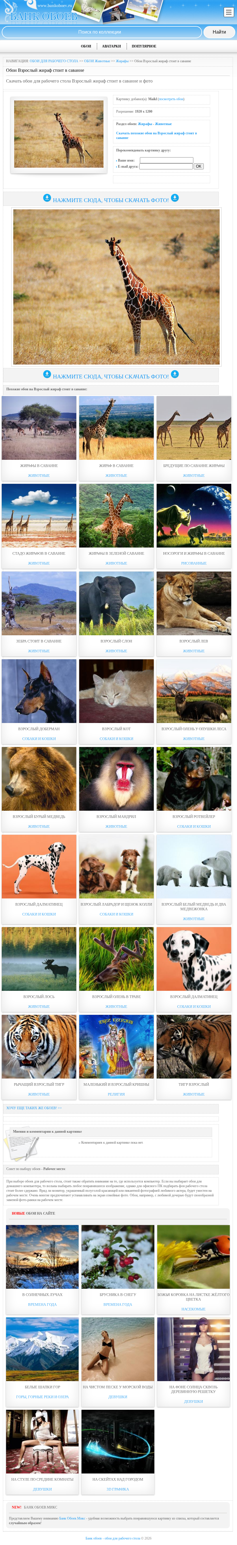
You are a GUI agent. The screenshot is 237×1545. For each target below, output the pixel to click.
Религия (116, 1094)
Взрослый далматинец (38, 904)
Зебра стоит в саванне (39, 641)
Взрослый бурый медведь (39, 816)
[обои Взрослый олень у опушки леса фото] (194, 691)
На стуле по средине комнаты (42, 1479)
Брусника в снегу (118, 1295)
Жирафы (122, 61)
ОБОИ (86, 46)
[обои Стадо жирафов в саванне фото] (39, 516)
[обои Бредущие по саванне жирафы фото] (194, 428)
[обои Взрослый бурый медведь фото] (39, 779)
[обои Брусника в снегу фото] (118, 1257)
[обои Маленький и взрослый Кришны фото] (116, 1047)
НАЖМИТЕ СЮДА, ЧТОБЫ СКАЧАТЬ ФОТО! (111, 200)
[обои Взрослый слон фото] (116, 603)
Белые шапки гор (42, 1387)
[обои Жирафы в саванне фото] (39, 428)
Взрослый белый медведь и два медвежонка (194, 906)
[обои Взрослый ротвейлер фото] (194, 779)
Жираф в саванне (116, 466)
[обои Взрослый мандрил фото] (116, 779)
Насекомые (193, 1309)
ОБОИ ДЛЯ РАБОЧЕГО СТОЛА (54, 61)
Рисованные (194, 563)
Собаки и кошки (39, 739)
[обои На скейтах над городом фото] (118, 1441)
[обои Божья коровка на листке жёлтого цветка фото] (193, 1257)
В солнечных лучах (42, 1295)
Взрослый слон (116, 641)
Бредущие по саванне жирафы (194, 466)
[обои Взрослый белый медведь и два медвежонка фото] (194, 866)
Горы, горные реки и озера (42, 1397)
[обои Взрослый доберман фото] (39, 691)
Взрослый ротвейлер (194, 816)
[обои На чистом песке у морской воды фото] (118, 1349)
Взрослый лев (193, 641)
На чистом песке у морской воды (118, 1387)
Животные (163, 124)
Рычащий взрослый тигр (39, 1084)
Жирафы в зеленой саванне (116, 553)
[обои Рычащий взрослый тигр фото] (39, 1047)
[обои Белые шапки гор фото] (42, 1349)
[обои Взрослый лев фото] (194, 603)
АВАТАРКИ (111, 46)
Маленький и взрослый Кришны (116, 1084)
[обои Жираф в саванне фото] (116, 428)
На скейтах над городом (117, 1479)
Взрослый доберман (39, 729)
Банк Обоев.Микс (72, 1518)
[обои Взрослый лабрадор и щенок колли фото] (116, 866)
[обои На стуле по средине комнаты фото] (42, 1441)
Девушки (117, 1397)
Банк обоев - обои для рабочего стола (113, 1538)
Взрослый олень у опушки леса (194, 729)
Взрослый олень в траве (116, 997)
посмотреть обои (171, 99)
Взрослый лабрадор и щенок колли (116, 904)
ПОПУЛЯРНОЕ (144, 46)
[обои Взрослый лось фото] (39, 959)
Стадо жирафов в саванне (38, 553)
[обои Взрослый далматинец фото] (39, 866)
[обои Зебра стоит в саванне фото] (39, 603)
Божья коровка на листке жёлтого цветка (193, 1297)
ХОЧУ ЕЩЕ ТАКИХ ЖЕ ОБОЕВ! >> (34, 1108)
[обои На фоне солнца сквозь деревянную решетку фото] (193, 1349)
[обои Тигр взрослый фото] (194, 1047)
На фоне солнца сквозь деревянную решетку (193, 1389)
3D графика (118, 1489)
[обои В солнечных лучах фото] (42, 1257)
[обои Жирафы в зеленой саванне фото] (116, 516)
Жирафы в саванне (39, 466)
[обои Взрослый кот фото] (116, 691)
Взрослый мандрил (116, 816)
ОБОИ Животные (97, 61)
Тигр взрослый (194, 1084)
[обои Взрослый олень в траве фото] (116, 959)
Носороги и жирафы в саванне (194, 553)
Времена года (42, 1304)
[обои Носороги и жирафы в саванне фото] (194, 516)
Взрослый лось (38, 997)
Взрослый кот (116, 729)
